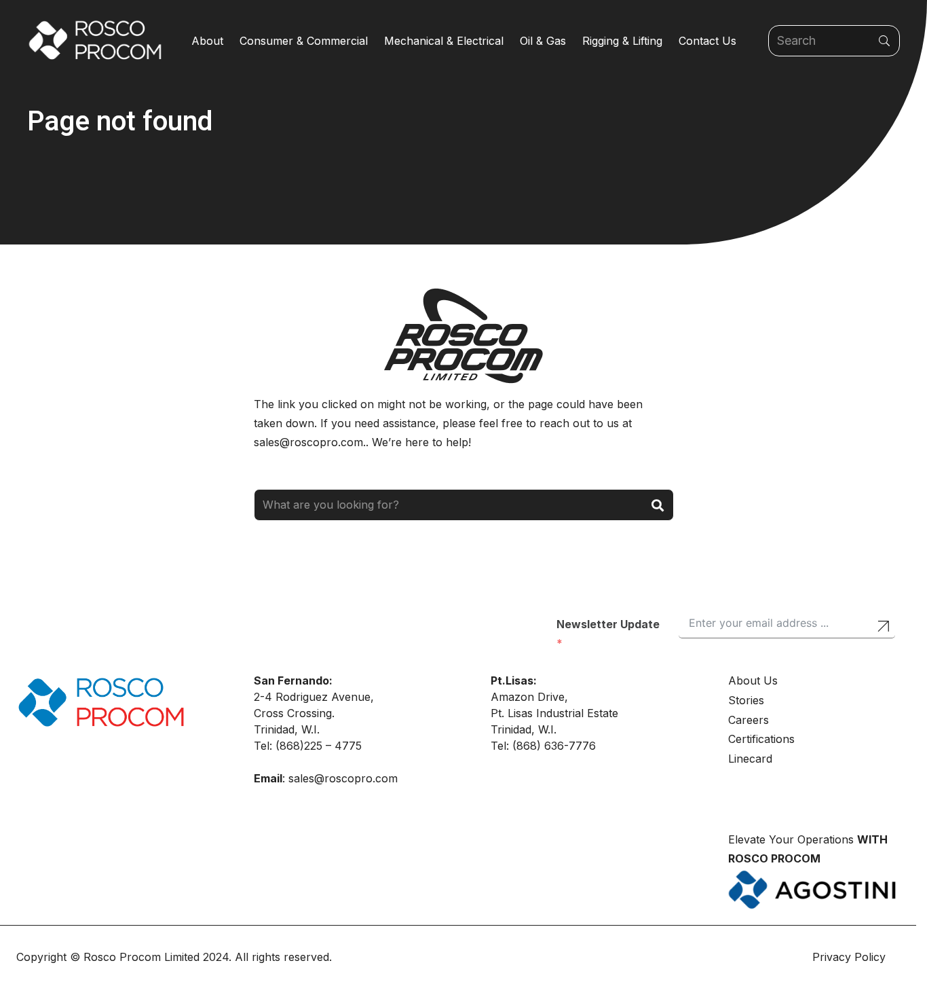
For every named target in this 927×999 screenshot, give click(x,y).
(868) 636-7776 (554, 745)
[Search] (884, 41)
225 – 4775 (333, 745)
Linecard (750, 758)
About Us (753, 680)
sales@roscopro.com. (310, 442)
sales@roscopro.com (343, 778)
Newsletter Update (608, 624)
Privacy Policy (850, 957)
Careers (748, 720)
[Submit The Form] (883, 628)
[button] (230, 40)
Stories (746, 700)
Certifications (761, 739)
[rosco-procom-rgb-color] (95, 41)
